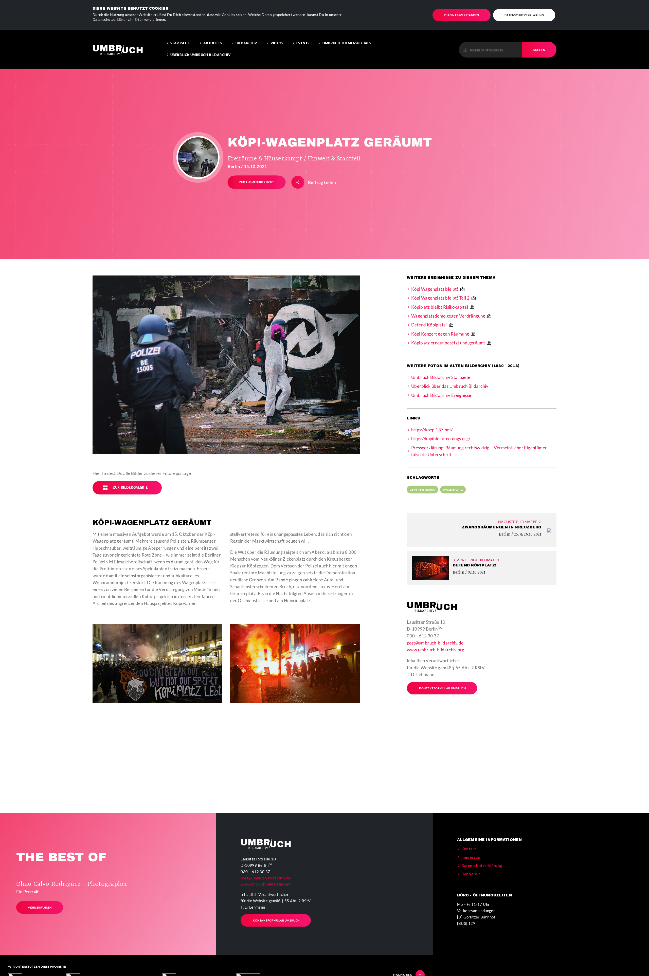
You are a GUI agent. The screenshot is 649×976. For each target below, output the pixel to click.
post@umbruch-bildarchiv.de (435, 643)
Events (302, 43)
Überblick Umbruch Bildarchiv (200, 55)
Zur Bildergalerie (130, 487)
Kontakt (468, 848)
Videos (277, 43)
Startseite (180, 43)
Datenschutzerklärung (524, 15)
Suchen (539, 49)
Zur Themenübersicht (256, 182)
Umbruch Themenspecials (346, 43)
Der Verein (471, 874)
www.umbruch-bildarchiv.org (435, 649)
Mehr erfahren (40, 907)
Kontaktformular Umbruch (442, 688)
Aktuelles (212, 43)
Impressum (471, 857)
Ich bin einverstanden (461, 15)
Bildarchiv (246, 43)
